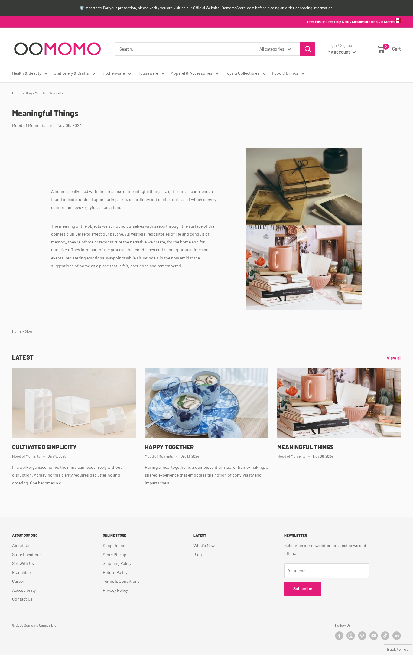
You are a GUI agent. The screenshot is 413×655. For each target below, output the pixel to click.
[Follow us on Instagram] (350, 635)
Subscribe (302, 588)
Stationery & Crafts (71, 73)
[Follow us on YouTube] (373, 635)
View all (394, 357)
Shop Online (114, 545)
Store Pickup (114, 554)
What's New (204, 545)
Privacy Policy (115, 590)
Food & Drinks (285, 73)
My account (339, 51)
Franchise (21, 572)
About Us (20, 545)
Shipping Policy (117, 563)
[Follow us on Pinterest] (362, 635)
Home (16, 93)
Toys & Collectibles (242, 73)
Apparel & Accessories (191, 73)
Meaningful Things (305, 447)
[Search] (307, 49)
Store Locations (27, 554)
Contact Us (22, 598)
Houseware (148, 73)
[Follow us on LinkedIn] (396, 635)
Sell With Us (23, 563)
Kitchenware (113, 73)
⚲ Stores (388, 22)
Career (18, 581)
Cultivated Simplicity (44, 447)
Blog (28, 93)
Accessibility (24, 590)
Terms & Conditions (121, 581)
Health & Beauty (26, 73)
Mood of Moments (49, 93)
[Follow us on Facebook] (339, 635)
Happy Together (169, 447)
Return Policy (115, 572)
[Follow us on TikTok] (385, 635)
